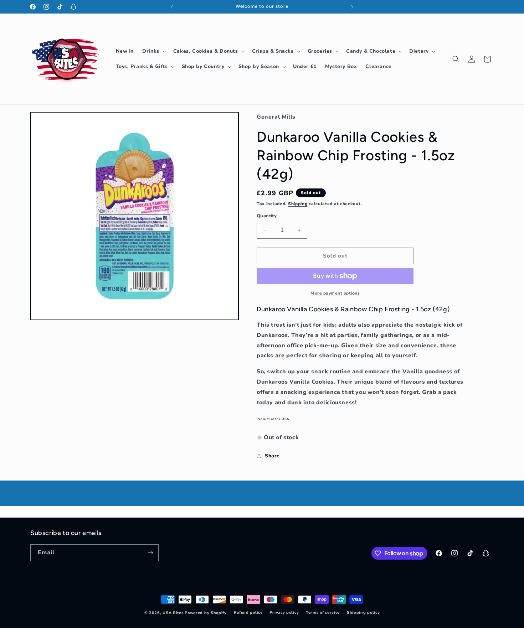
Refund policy (248, 612)
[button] (153, 51)
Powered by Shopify (206, 613)
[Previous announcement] (172, 7)
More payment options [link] (335, 293)
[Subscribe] (150, 552)
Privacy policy (284, 612)
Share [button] (272, 455)
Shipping (298, 204)
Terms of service (323, 612)
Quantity (267, 216)
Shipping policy (363, 612)
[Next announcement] (352, 7)
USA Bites (173, 613)
